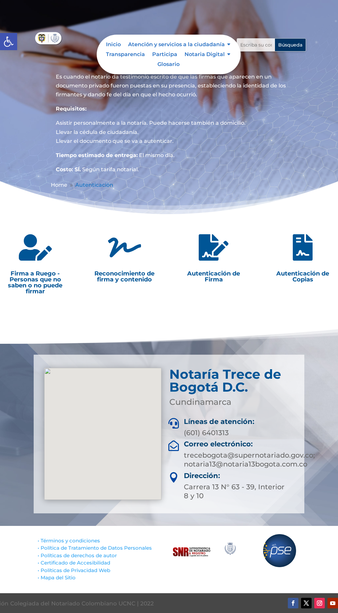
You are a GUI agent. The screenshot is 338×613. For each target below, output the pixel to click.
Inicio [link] (113, 45)
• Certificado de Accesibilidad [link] (74, 563)
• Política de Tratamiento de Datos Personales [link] (95, 548)
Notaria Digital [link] (205, 54)
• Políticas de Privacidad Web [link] (74, 570)
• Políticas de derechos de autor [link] (77, 555)
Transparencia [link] (125, 54)
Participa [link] (164, 54)
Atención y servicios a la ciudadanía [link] (176, 45)
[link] (8, 41)
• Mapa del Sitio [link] (57, 577)
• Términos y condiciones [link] (69, 540)
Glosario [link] (168, 64)
